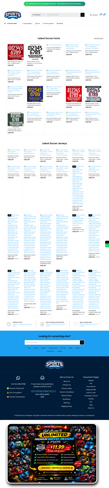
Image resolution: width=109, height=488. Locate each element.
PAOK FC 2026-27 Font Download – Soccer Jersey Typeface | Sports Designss (34, 63)
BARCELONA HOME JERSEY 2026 (77, 207)
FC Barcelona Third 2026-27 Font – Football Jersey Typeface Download (34, 78)
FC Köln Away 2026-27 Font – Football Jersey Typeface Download (35, 119)
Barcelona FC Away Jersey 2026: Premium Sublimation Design (95, 175)
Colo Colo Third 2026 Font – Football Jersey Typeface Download (54, 49)
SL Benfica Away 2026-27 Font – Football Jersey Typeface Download (53, 78)
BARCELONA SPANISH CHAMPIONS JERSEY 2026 (45, 263)
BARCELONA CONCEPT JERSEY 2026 (30, 256)
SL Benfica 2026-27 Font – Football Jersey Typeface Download (73, 78)
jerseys (36, 348)
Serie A (78, 348)
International (50, 351)
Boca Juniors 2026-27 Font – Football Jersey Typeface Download (54, 119)
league (43, 348)
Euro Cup (62, 348)
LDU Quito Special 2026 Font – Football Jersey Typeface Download (73, 105)
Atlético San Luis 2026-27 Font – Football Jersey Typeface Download (73, 119)
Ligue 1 (70, 348)
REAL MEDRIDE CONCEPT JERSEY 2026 (78, 311)
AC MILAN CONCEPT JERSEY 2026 (61, 306)
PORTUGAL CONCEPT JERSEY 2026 (94, 254)
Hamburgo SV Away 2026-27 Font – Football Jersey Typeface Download (74, 52)
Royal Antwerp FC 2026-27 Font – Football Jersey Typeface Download (15, 63)
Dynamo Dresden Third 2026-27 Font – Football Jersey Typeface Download (15, 79)
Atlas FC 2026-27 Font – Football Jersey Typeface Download (92, 119)
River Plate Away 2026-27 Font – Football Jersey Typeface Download (92, 52)
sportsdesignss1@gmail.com (43, 391)
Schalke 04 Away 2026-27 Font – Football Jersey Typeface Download (53, 94)
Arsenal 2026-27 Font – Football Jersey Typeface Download (92, 78)
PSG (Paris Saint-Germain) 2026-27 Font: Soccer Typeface (15, 96)
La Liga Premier (53, 348)
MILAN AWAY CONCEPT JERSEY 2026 (46, 311)
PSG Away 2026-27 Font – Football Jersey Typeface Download (92, 105)
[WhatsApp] (107, 245)
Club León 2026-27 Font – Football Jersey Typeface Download (15, 130)
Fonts (29, 348)
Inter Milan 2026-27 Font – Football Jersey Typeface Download (34, 105)
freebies (59, 351)
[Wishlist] (100, 15)
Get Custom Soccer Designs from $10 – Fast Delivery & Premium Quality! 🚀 (56, 4)
